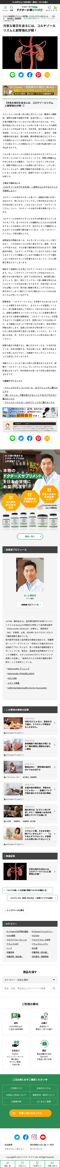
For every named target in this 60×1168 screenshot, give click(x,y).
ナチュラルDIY (13, 943)
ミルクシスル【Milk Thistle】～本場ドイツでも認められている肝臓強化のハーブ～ (34, 898)
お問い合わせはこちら (30, 1113)
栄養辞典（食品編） (15, 956)
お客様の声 (16, 1101)
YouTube (35, 935)
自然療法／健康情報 (14, 18)
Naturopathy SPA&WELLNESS (21, 673)
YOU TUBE (12, 678)
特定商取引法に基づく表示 (42, 1144)
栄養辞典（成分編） (30, 821)
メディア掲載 (13, 683)
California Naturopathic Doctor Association (27, 687)
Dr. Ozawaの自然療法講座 (17, 931)
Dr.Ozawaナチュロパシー (15, 733)
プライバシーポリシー (14, 1148)
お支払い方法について (16, 1094)
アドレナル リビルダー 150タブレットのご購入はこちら (29, 402)
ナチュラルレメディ (13, 777)
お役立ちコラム (44, 1088)
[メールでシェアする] (47, 75)
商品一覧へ (30, 536)
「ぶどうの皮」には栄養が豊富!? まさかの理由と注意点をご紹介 (29, 890)
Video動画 (11, 935)
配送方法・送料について (44, 1094)
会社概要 (8, 1144)
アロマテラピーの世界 (41, 939)
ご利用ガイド (16, 1088)
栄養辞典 (17, 821)
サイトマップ (36, 1148)
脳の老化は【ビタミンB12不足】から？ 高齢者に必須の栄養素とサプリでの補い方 (38, 812)
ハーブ (9, 948)
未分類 (8, 821)
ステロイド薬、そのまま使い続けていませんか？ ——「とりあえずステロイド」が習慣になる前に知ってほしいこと (38, 835)
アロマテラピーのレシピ (17, 939)
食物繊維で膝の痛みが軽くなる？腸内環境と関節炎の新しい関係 (38, 746)
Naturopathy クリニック (19, 668)
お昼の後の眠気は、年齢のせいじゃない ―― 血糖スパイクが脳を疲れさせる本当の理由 (38, 790)
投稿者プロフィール (30, 604)
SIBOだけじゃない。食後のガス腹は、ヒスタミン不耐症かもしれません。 (38, 724)
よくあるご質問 (44, 1101)
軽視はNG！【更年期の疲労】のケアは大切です (38, 768)
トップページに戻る (15, 910)
